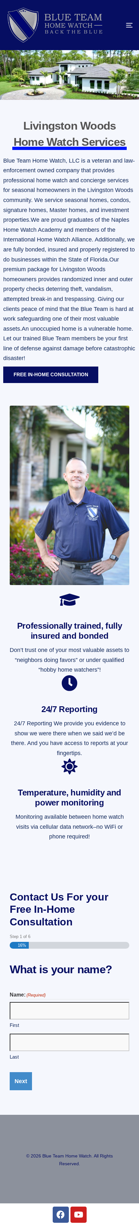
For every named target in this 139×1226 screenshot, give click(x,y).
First (14, 1025)
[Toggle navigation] (112, 25)
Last (14, 1057)
